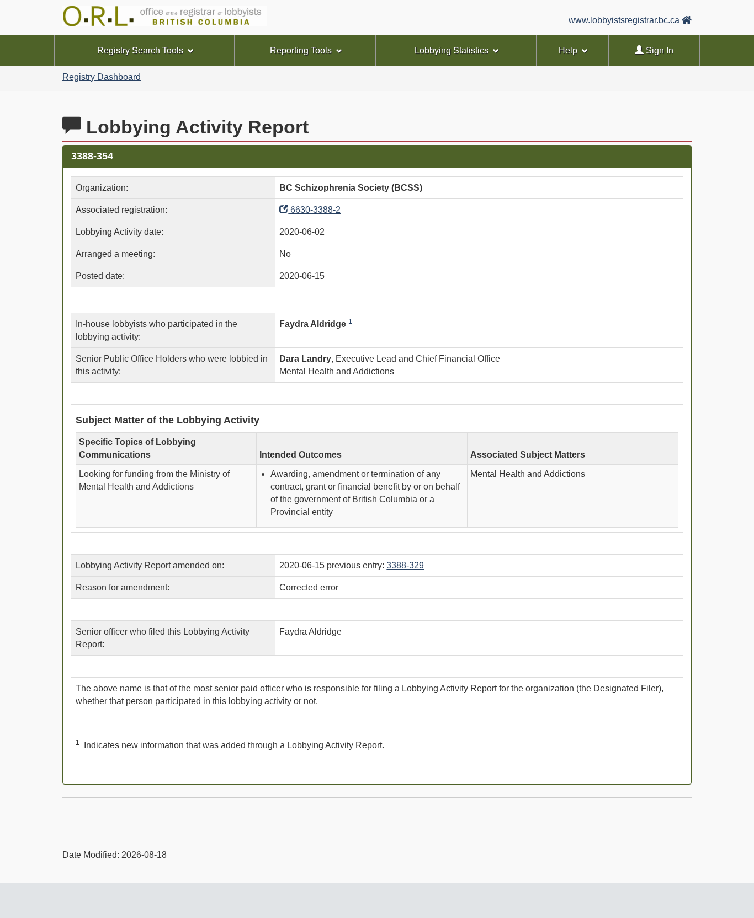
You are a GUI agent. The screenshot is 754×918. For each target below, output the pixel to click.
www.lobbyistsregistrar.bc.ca (625, 20)
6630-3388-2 (314, 209)
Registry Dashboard (101, 77)
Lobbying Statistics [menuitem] (451, 50)
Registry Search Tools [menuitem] (140, 50)
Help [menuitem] (568, 50)
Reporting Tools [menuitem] (301, 50)
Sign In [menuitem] (658, 50)
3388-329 (405, 565)
